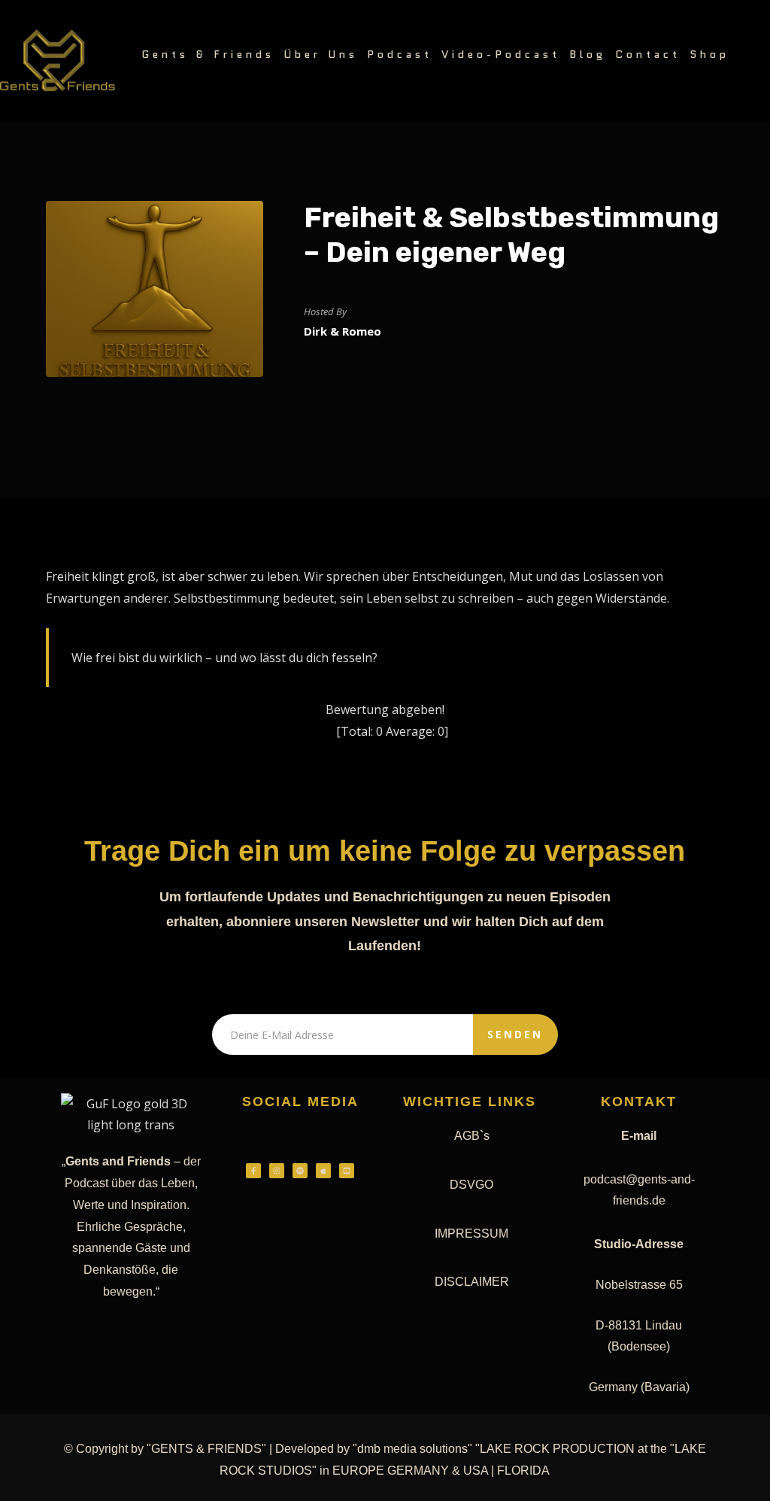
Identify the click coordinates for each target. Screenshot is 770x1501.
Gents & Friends (207, 54)
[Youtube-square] (346, 1170)
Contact (648, 54)
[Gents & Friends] (57, 61)
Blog (587, 54)
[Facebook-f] (253, 1170)
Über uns (320, 54)
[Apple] (323, 1170)
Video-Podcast (500, 54)
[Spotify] (300, 1170)
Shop (709, 54)
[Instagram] (276, 1170)
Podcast (399, 54)
